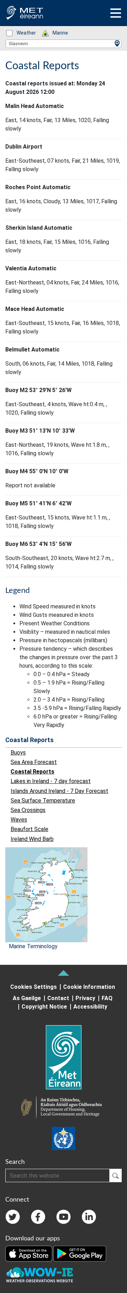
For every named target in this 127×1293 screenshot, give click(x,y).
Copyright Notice (44, 1006)
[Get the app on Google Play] (79, 1253)
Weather (22, 33)
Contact (58, 998)
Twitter (13, 1217)
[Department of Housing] (63, 1108)
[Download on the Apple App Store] (29, 1253)
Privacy (85, 998)
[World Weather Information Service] (63, 1138)
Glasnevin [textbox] (18, 43)
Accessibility (90, 1006)
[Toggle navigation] (116, 13)
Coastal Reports (29, 740)
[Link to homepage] (63, 1057)
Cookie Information (89, 987)
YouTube (63, 1217)
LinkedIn (89, 1217)
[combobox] (63, 44)
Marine (56, 33)
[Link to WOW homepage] (39, 1275)
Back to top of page (63, 973)
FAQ (107, 998)
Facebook (38, 1217)
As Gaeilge (27, 998)
